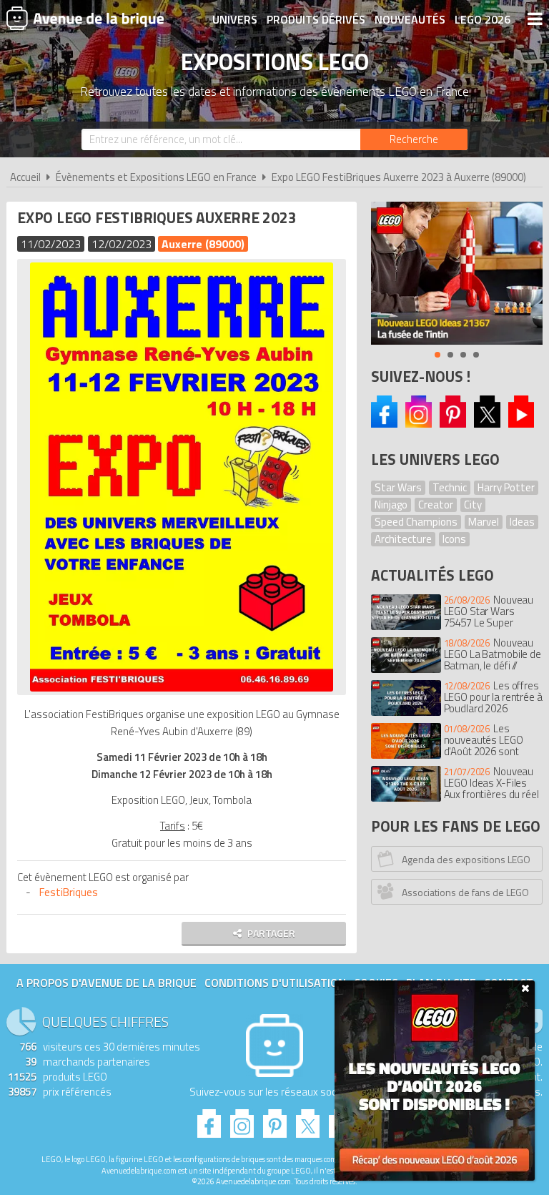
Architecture (403, 539)
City (473, 504)
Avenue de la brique (85, 18)
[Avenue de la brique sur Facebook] (384, 423)
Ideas (522, 521)
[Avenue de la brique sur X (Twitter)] (487, 423)
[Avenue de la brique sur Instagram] (418, 423)
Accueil (25, 177)
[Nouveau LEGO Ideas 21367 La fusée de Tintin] (457, 273)
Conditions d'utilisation (275, 982)
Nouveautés (410, 19)
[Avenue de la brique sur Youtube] (521, 423)
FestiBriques (68, 892)
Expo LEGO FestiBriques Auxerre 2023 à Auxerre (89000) (399, 177)
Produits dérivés (316, 19)
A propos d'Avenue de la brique (106, 982)
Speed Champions (416, 521)
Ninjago (391, 504)
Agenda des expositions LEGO (466, 859)
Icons (454, 539)
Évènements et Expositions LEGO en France (156, 177)
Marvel (483, 521)
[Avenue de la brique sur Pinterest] (453, 423)
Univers (234, 19)
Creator (435, 504)
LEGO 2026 (482, 19)
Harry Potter (506, 487)
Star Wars (398, 487)
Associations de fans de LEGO (465, 892)
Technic (449, 487)
